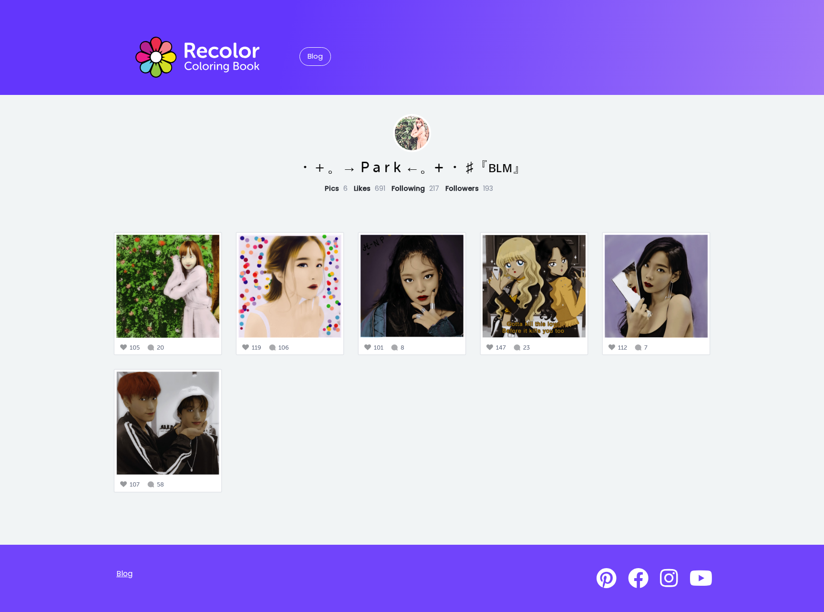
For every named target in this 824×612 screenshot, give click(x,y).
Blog (315, 56)
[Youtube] (701, 578)
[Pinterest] (607, 578)
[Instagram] (669, 578)
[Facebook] (638, 578)
